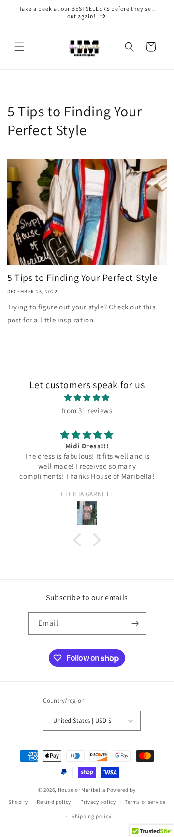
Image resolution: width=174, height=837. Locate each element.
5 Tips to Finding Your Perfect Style (82, 277)
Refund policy (54, 801)
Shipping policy (92, 816)
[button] (19, 46)
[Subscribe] (135, 623)
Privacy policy (98, 801)
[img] (87, 397)
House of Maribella (82, 789)
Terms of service (145, 801)
